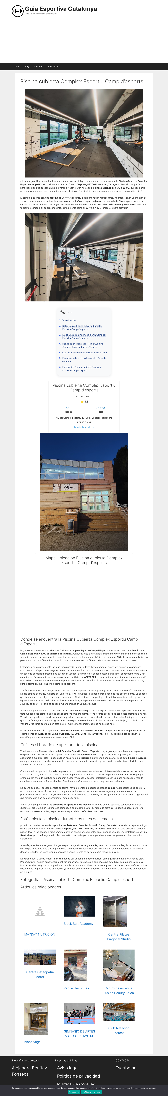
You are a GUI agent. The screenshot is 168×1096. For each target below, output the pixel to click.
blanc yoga (32, 1042)
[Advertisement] (84, 43)
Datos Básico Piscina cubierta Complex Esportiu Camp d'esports (82, 327)
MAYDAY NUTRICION (39, 934)
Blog (27, 66)
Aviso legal (68, 1067)
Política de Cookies (76, 1084)
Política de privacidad (78, 1076)
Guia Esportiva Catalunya (61, 8)
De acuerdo (74, 1092)
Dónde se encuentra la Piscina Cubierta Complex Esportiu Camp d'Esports (82, 345)
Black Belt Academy (78, 924)
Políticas (52, 66)
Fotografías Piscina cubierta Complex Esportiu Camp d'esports (81, 368)
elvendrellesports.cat (84, 427)
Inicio (16, 66)
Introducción (69, 320)
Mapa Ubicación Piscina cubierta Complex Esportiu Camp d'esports (84, 336)
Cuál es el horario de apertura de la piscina (84, 352)
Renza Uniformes (76, 988)
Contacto (38, 66)
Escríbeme (126, 1067)
